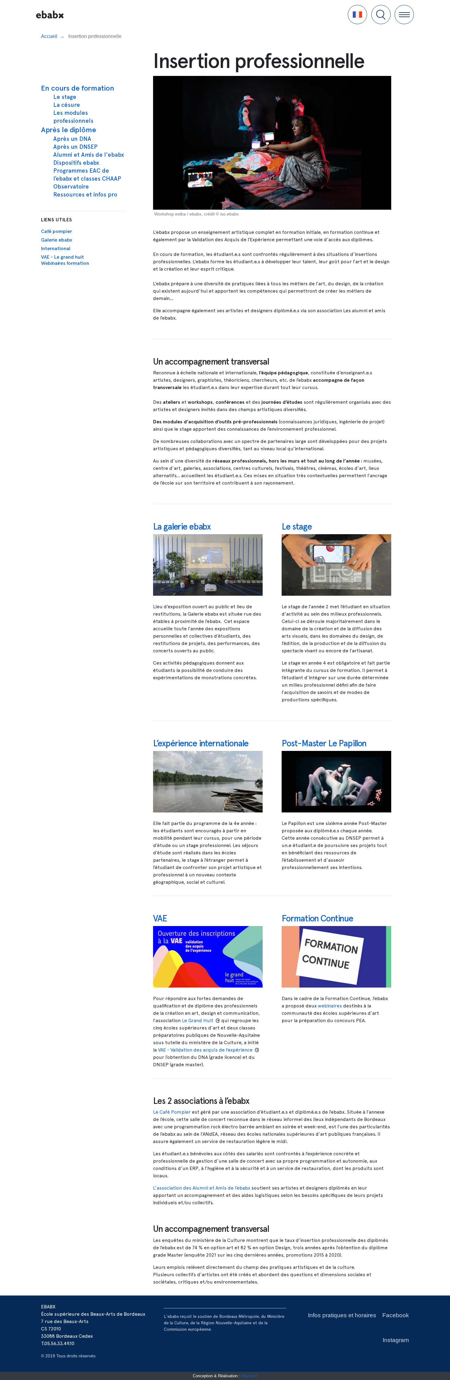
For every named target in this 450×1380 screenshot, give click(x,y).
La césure (66, 104)
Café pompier (56, 231)
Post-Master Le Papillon (324, 743)
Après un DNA (72, 138)
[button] (357, 14)
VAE (160, 918)
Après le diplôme (68, 129)
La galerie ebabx (182, 526)
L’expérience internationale (200, 743)
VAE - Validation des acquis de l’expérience (205, 1050)
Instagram (396, 1340)
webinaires (330, 1006)
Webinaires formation (65, 263)
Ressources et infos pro (85, 194)
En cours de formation (77, 88)
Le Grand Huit (197, 1020)
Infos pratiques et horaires (342, 1315)
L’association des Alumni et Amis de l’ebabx (201, 1188)
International (55, 248)
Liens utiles (56, 220)
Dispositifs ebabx (76, 162)
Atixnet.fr (249, 1376)
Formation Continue (317, 918)
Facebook (395, 1315)
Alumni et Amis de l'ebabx (88, 154)
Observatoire (71, 186)
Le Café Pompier (172, 1112)
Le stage (64, 96)
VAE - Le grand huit (62, 257)
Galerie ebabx (56, 240)
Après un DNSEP (75, 146)
